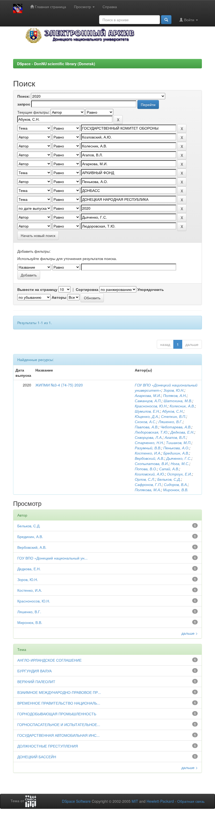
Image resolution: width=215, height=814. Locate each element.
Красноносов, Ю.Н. (151, 405)
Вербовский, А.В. (149, 458)
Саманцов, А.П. (148, 400)
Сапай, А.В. (169, 468)
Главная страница (50, 6)
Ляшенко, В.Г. (170, 421)
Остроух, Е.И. (179, 474)
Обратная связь (191, 801)
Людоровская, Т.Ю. (151, 432)
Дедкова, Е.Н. (182, 432)
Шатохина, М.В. (178, 400)
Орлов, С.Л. (145, 479)
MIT (135, 801)
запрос (23, 104)
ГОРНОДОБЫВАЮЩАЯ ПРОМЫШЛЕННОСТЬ (56, 713)
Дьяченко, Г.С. (178, 458)
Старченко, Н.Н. (149, 442)
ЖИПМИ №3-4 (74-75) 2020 (59, 384)
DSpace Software (76, 801)
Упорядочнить (150, 289)
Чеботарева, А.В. (175, 426)
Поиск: (23, 96)
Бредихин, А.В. (176, 453)
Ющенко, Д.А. (147, 416)
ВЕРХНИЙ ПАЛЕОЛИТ (36, 681)
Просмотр (83, 6)
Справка (110, 6)
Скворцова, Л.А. (149, 437)
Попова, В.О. (146, 468)
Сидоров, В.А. (176, 484)
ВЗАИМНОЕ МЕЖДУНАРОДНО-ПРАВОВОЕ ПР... (59, 692)
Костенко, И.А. (148, 453)
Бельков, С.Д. (169, 479)
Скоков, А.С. (145, 421)
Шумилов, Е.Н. (147, 411)
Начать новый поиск (38, 235)
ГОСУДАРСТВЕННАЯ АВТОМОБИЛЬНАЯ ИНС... (58, 735)
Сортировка (87, 289)
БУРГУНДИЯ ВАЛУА (34, 670)
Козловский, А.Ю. (150, 474)
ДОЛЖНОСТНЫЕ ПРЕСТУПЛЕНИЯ (47, 746)
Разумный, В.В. (148, 447)
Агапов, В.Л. (175, 437)
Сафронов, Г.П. (148, 484)
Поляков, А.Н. (175, 395)
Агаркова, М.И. (148, 395)
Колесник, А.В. (182, 405)
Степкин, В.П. (173, 416)
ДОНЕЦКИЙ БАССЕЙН (36, 756)
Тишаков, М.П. (178, 442)
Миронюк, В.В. (175, 489)
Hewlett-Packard (160, 801)
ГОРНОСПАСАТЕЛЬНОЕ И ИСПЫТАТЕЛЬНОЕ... (58, 724)
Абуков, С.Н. (173, 411)
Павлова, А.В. (146, 426)
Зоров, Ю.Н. (173, 390)
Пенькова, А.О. (176, 447)
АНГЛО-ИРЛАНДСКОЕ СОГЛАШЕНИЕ (49, 660)
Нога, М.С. (180, 463)
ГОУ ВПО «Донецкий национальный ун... (52, 558)
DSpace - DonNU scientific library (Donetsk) (56, 63)
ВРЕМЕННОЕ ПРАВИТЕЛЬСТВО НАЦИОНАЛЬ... (58, 703)
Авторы (59, 297)
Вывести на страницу (37, 289)
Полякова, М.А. (148, 489)
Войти (189, 19)
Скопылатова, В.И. (152, 463)
